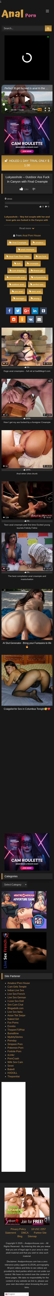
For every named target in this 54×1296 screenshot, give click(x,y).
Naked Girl (13, 1019)
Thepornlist (14, 1076)
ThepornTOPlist (16, 1030)
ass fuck (42, 256)
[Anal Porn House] (22, 14)
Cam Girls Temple (17, 986)
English (11, 1294)
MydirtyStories (15, 1037)
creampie (34, 263)
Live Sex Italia (15, 1012)
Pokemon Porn (15, 1047)
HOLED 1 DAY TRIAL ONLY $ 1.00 (28, 163)
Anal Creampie (19, 242)
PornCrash (13, 1058)
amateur (39, 242)
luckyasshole (40, 277)
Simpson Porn (15, 1044)
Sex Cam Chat (15, 1004)
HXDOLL (12, 1073)
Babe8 (11, 1069)
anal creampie (27, 249)
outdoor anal (18, 284)
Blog (19, 1236)
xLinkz (11, 1055)
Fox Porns (13, 1022)
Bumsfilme (13, 1033)
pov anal (19, 291)
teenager (20, 298)
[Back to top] (44, 1287)
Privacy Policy (18, 1229)
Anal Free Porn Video (19, 256)
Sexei (11, 1065)
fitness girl (38, 270)
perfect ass (38, 284)
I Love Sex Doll (16, 1001)
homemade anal (17, 277)
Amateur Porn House (19, 983)
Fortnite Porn (14, 1051)
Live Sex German (17, 997)
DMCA (24, 1232)
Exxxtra (11, 1026)
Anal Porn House (31, 235)
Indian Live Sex (16, 990)
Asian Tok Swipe (16, 1015)
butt (18, 263)
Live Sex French (16, 994)
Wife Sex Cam (15, 1062)
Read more (25, 228)
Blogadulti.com (15, 1008)
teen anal (36, 291)
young (36, 298)
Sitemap (32, 1236)
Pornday (12, 1040)
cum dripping (18, 270)
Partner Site (40, 1232)
